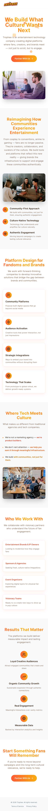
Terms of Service (17, 806)
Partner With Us (22, 58)
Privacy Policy (31, 806)
